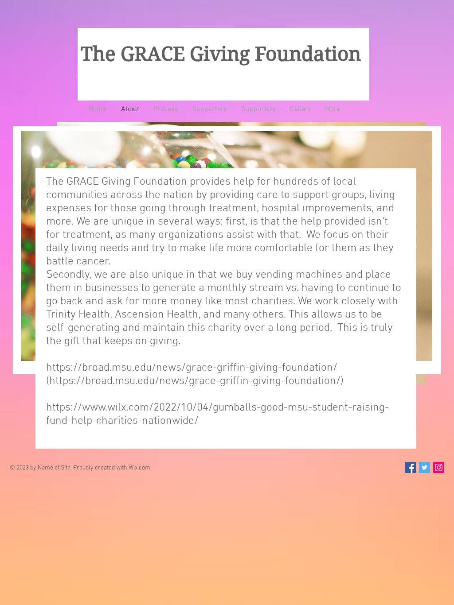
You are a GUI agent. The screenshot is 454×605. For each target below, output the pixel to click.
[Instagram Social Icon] (438, 467)
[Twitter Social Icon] (424, 467)
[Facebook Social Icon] (410, 467)
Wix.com (139, 468)
